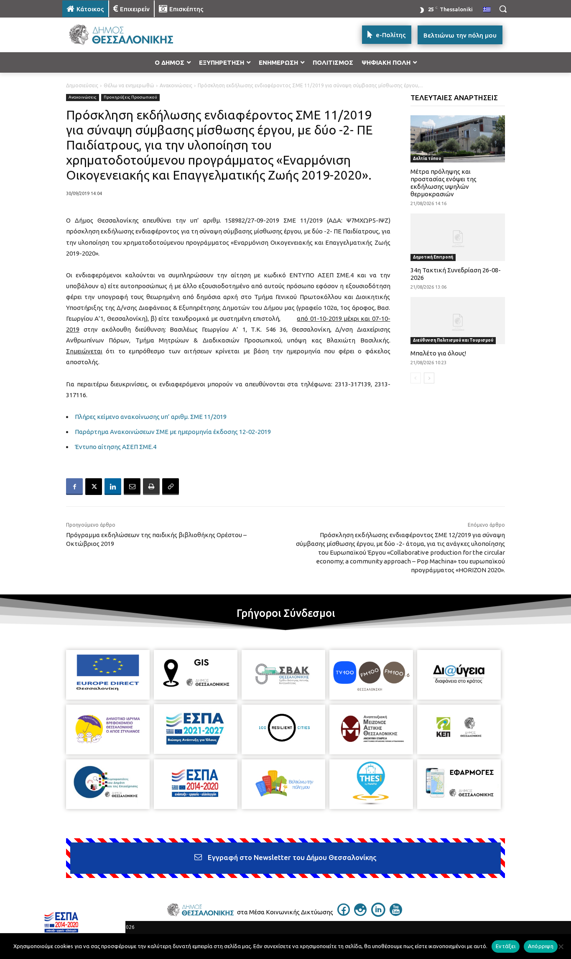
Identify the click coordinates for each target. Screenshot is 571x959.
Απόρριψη (540, 946)
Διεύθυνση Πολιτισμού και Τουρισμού (453, 340)
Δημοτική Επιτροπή (433, 257)
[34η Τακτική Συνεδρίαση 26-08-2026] (457, 237)
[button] (503, 9)
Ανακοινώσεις (176, 85)
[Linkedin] (113, 486)
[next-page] (429, 378)
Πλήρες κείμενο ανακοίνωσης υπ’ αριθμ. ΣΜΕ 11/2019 (151, 416)
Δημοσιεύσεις (82, 85)
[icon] (343, 913)
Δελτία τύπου (427, 158)
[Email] (132, 486)
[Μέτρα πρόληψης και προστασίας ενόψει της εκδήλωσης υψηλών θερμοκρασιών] (457, 138)
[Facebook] (74, 486)
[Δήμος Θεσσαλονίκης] (129, 35)
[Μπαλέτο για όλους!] (457, 320)
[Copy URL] (170, 486)
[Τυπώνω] (151, 486)
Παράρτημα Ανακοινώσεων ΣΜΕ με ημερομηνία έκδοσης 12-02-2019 (173, 431)
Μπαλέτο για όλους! (438, 353)
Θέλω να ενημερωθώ (129, 85)
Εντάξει (505, 946)
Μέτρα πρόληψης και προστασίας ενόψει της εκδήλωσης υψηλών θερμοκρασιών (443, 183)
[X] (93, 486)
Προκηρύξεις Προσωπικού (130, 97)
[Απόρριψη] (560, 946)
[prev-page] (415, 378)
